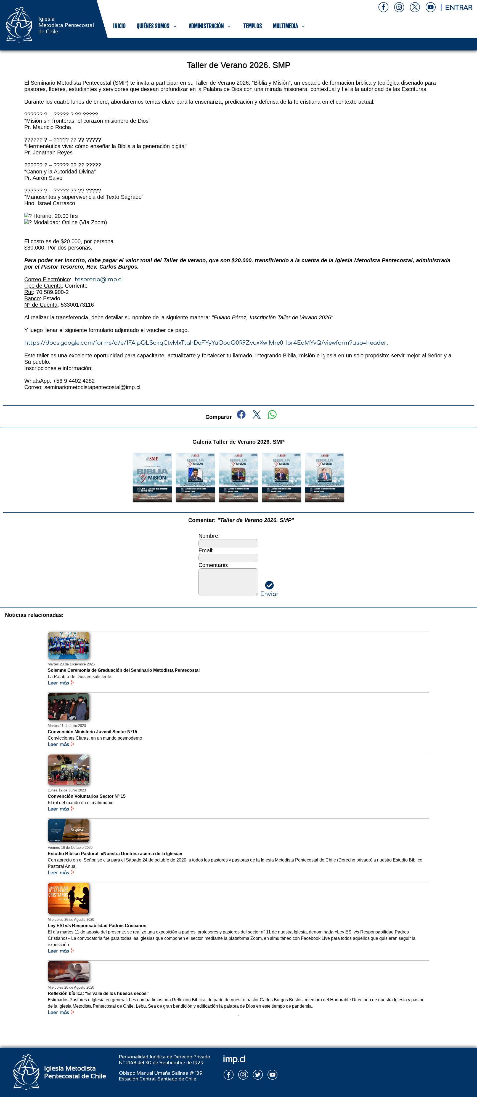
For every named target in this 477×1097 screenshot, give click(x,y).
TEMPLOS (252, 26)
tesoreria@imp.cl (99, 279)
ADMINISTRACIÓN (206, 26)
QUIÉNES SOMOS (153, 26)
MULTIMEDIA (285, 26)
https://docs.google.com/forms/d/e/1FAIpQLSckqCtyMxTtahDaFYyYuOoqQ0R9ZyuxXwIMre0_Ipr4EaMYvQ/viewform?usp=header (205, 343)
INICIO (119, 26)
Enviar (269, 594)
